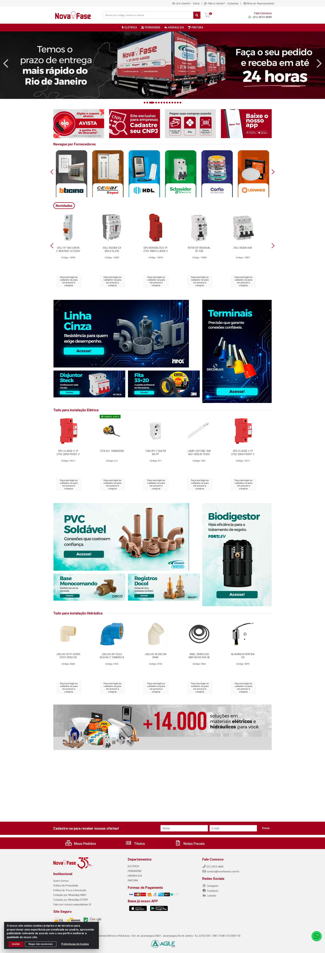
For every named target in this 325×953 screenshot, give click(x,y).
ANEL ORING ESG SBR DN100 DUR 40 (199, 656)
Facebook (212, 890)
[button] (144, 102)
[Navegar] (6, 63)
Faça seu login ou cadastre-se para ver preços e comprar (69, 281)
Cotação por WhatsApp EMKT (70, 895)
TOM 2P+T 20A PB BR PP (155, 452)
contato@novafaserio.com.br (223, 871)
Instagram (213, 885)
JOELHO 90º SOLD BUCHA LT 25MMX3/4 (112, 656)
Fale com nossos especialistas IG (72, 904)
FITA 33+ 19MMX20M (112, 450)
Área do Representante (260, 3)
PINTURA (133, 880)
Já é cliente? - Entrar (188, 3)
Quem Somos (61, 880)
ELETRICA (133, 866)
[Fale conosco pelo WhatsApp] (316, 936)
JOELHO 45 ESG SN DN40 (155, 656)
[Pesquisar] (196, 15)
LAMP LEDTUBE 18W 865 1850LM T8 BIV (199, 452)
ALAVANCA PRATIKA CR (243, 656)
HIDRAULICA (135, 875)
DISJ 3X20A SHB (243, 247)
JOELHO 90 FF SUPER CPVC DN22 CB (68, 656)
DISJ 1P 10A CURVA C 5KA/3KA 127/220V (68, 249)
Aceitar (16, 944)
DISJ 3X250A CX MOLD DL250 (112, 249)
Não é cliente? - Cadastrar (223, 3)
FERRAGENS (135, 871)
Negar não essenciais (40, 944)
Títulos (139, 844)
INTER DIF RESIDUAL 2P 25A (199, 249)
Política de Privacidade (65, 885)
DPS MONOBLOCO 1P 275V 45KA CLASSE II (155, 249)
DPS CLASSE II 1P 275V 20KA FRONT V (68, 452)
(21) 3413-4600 (262, 17)
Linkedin (211, 895)
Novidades (64, 206)
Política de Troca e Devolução (69, 890)
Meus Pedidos (84, 844)
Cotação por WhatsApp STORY (70, 899)
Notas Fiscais (194, 844)
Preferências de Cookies (75, 944)
